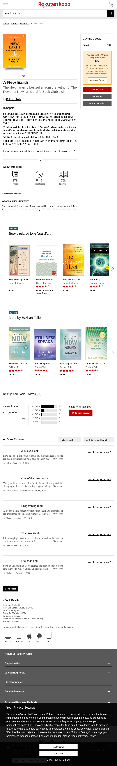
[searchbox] (58, 13)
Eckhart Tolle (13, 99)
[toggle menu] (5, 4)
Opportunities (12, 663)
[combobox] (69, 439)
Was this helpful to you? (99, 452)
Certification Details (11, 193)
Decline (58, 753)
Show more (56, 458)
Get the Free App (14, 691)
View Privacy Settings (58, 760)
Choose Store (97, 80)
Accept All (58, 746)
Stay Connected (14, 682)
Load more (10, 589)
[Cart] (111, 4)
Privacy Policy (88, 736)
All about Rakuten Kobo (18, 654)
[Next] (112, 268)
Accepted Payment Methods (21, 702)
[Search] (110, 13)
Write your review (81, 413)
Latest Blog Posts (15, 672)
